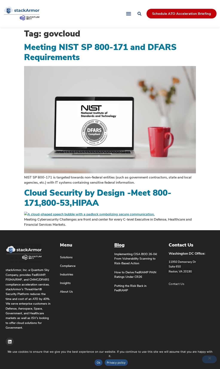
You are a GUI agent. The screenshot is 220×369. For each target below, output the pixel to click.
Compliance (67, 266)
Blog (119, 245)
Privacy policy (116, 362)
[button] (128, 14)
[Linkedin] (10, 341)
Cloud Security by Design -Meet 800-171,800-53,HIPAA (97, 198)
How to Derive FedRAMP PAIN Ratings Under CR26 (135, 274)
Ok (99, 362)
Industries (66, 274)
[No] (209, 359)
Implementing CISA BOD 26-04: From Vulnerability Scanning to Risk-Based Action (135, 258)
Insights (65, 283)
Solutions (66, 257)
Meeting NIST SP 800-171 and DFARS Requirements (100, 52)
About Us (66, 291)
